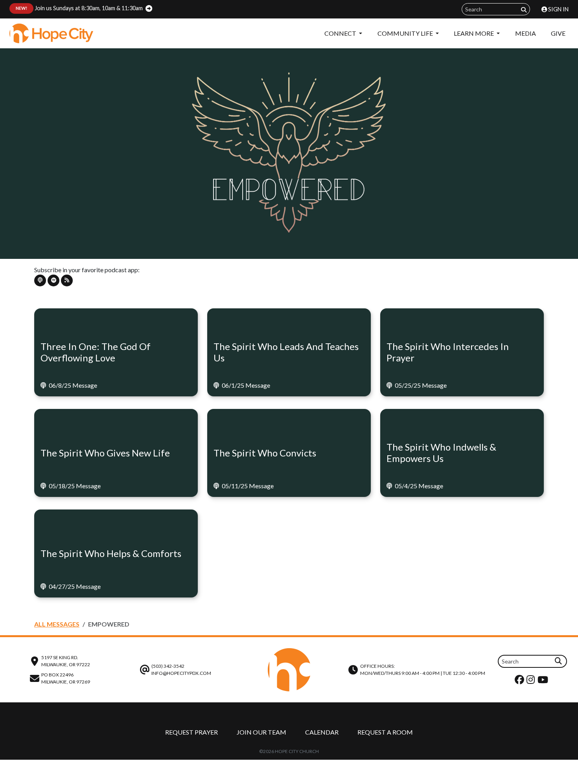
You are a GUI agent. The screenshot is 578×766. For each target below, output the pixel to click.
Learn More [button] (474, 33)
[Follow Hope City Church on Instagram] (531, 681)
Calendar (322, 732)
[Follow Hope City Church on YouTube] (544, 681)
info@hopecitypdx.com (181, 673)
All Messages (56, 624)
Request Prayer (191, 732)
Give (558, 33)
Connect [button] (340, 33)
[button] (40, 280)
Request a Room (385, 732)
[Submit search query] (523, 10)
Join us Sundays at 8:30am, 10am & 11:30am (79, 8)
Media (525, 33)
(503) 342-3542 (167, 666)
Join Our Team (261, 732)
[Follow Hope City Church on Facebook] (520, 681)
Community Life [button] (405, 33)
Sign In (558, 9)
